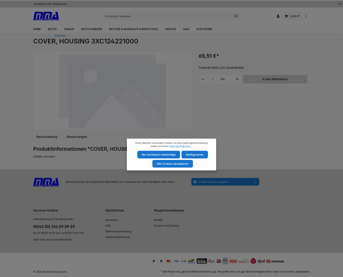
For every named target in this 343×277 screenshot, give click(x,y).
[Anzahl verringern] (203, 79)
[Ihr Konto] (278, 16)
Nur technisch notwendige (159, 154)
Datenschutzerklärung (118, 231)
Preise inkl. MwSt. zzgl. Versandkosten (221, 67)
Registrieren (60, 3)
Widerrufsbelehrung (117, 237)
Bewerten (60, 35)
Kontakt (158, 219)
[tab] (47, 137)
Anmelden (40, 3)
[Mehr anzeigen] (306, 16)
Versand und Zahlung (166, 225)
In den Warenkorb (275, 79)
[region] (112, 90)
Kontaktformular (63, 239)
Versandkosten (226, 271)
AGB (108, 225)
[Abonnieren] (255, 182)
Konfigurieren (194, 154)
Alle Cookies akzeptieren (172, 163)
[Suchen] (236, 16)
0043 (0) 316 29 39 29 (54, 226)
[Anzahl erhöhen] (237, 79)
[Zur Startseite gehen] (46, 16)
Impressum (112, 219)
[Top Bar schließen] (339, 3)
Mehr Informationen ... (181, 146)
